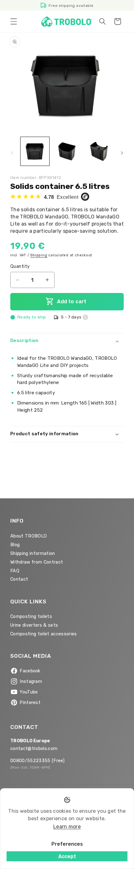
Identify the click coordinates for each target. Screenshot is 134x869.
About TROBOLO (28, 536)
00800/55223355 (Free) (37, 760)
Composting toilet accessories (43, 634)
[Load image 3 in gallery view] (98, 151)
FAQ (14, 571)
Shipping (38, 255)
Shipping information (32, 553)
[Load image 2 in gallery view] (67, 151)
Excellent (61, 197)
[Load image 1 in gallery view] (35, 151)
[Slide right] (122, 153)
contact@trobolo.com (33, 748)
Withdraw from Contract (36, 562)
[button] (13, 21)
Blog (15, 544)
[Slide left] (12, 153)
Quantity (20, 266)
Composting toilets (31, 616)
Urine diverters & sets (34, 625)
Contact (19, 579)
